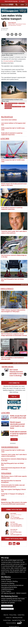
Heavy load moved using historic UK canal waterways (13, 472)
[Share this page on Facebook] (8, 34)
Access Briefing (6, 579)
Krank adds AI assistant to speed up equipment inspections (11, 133)
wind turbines (21, 103)
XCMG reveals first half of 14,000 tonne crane (13, 129)
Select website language (11, 1)
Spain (23, 106)
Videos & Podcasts (7, 288)
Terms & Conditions (11, 623)
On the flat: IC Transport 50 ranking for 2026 (12, 498)
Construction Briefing (7, 583)
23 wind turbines (8, 61)
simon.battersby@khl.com (16, 538)
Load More (14, 443)
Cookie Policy (21, 614)
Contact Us (8, 617)
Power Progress (6, 591)
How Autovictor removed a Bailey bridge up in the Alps (14, 256)
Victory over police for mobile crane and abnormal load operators (13, 489)
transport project (8, 104)
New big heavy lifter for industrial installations (11, 485)
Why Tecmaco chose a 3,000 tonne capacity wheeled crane (14, 481)
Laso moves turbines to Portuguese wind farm (13, 124)
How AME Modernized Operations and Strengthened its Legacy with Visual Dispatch (15, 374)
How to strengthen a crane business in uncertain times (12, 358)
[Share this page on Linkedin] (16, 34)
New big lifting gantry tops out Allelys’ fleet (12, 280)
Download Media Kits (7, 608)
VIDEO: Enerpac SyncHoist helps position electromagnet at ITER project (13, 310)
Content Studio (7, 620)
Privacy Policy (12, 614)
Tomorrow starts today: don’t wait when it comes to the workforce (14, 232)
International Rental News (9, 587)
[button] (25, 376)
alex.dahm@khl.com (18, 530)
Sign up (14, 400)
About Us (6, 614)
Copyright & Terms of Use (18, 620)
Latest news (5, 138)
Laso (6, 103)
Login (22, 4)
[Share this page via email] (20, 34)
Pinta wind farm (8, 108)
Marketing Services (7, 605)
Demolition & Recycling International (12, 585)
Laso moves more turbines (9, 120)
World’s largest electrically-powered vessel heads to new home (14, 184)
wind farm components (12, 103)
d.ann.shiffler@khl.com (18, 522)
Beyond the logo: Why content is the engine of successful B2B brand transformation (14, 507)
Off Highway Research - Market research (13, 593)
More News (24, 284)
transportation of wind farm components (13, 106)
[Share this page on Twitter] (12, 34)
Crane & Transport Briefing (9, 581)
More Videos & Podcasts (20, 363)
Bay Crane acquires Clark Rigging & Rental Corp (13, 494)
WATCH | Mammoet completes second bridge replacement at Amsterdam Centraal (14, 334)
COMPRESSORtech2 (7, 589)
